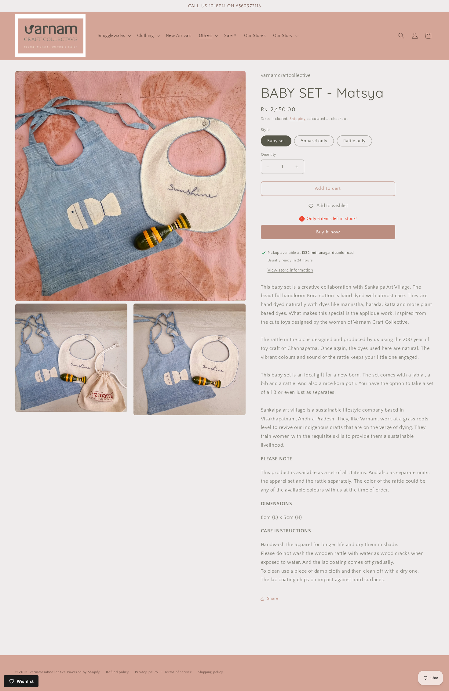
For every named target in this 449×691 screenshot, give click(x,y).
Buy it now (328, 232)
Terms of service (178, 672)
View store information (290, 270)
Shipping (298, 119)
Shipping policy (211, 672)
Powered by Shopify (83, 672)
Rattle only (354, 141)
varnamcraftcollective (48, 672)
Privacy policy (147, 672)
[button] (113, 35)
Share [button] (273, 598)
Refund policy (117, 672)
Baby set (276, 141)
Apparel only (314, 141)
